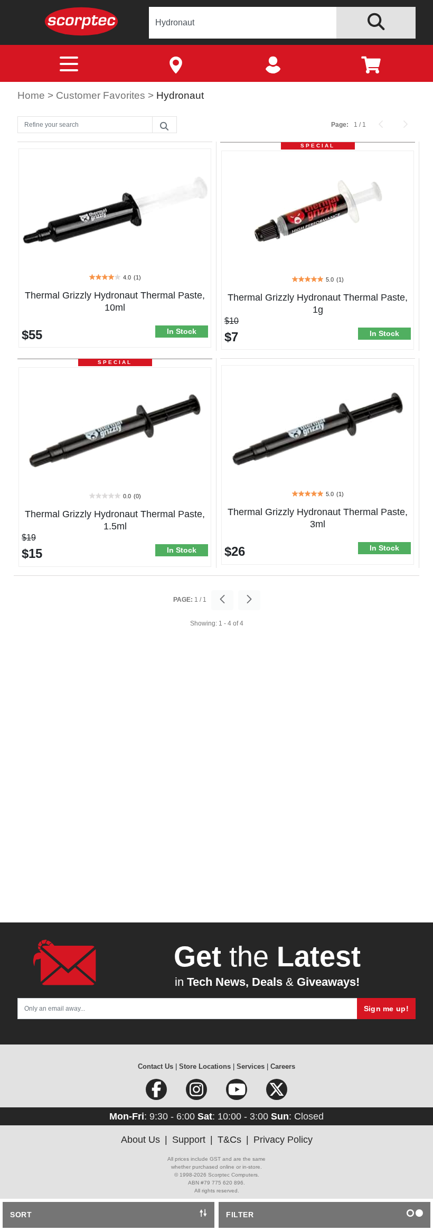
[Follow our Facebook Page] (157, 1093)
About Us (140, 1139)
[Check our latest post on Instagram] (197, 1093)
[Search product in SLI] (376, 23)
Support (188, 1139)
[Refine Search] (164, 125)
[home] (81, 21)
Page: (340, 124)
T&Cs (229, 1139)
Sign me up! (386, 1008)
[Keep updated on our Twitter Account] (276, 1093)
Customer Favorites (102, 95)
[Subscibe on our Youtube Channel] (237, 1093)
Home (32, 95)
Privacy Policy (283, 1139)
